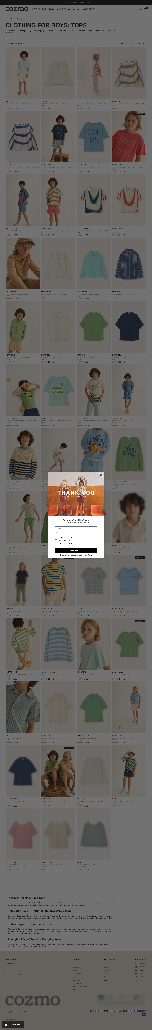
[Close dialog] (101, 475)
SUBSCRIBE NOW (76, 550)
